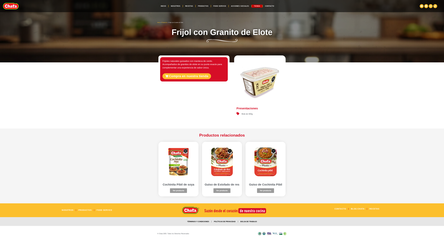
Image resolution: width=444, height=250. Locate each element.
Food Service (219, 6)
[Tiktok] (435, 6)
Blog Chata (358, 209)
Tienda (257, 6)
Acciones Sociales (240, 6)
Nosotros (175, 6)
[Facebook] (426, 6)
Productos (203, 6)
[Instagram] (431, 6)
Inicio (163, 6)
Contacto (269, 6)
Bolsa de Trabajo (248, 221)
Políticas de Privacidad (225, 221)
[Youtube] (422, 6)
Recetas (189, 6)
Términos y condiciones (198, 221)
